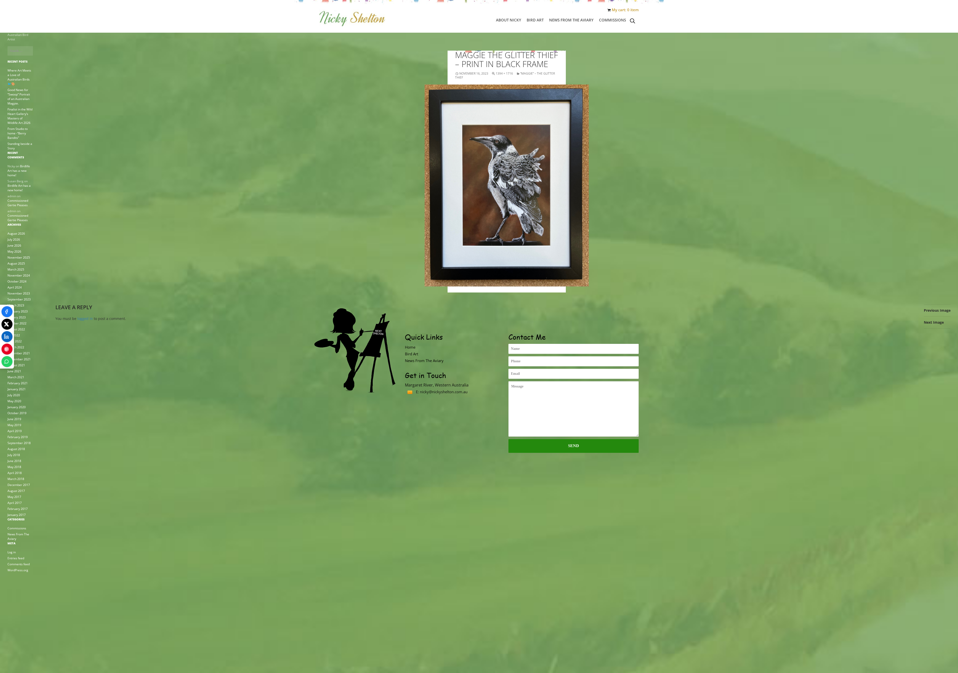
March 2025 (15, 269)
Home (410, 347)
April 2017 (14, 503)
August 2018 (16, 449)
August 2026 (16, 233)
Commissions (612, 19)
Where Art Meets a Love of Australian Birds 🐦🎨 (19, 77)
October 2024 (16, 281)
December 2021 (18, 353)
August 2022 (16, 329)
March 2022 (15, 347)
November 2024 (18, 275)
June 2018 (14, 461)
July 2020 (13, 395)
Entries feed (15, 558)
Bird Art (535, 19)
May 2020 (14, 401)
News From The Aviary (571, 19)
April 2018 (14, 473)
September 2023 (19, 299)
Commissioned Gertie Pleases (17, 202)
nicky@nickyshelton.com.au (444, 391)
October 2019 (16, 413)
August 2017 (16, 491)
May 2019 (14, 425)
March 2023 (15, 305)
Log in (11, 552)
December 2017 (18, 485)
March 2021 (15, 377)
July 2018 (13, 455)
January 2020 (16, 407)
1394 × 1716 (504, 73)
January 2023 (16, 317)
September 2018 (19, 443)
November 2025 (18, 257)
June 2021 (14, 371)
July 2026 (13, 239)
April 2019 (14, 431)
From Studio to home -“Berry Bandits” (17, 133)
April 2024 (14, 287)
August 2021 (16, 365)
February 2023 (17, 311)
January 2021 (16, 389)
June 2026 (14, 245)
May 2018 (14, 467)
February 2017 (17, 509)
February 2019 (17, 437)
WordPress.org (17, 570)
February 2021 (17, 383)
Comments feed (18, 564)
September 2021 (19, 359)
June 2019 (14, 419)
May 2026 (14, 251)
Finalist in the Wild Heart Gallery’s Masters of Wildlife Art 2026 (19, 116)
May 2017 (14, 497)
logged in (85, 318)
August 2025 (16, 263)
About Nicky (508, 19)
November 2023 (18, 293)
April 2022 (14, 341)
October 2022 (16, 323)
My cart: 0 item (625, 9)
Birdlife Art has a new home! (18, 170)
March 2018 (15, 479)
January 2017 (16, 515)
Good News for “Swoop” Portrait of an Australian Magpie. (18, 96)
